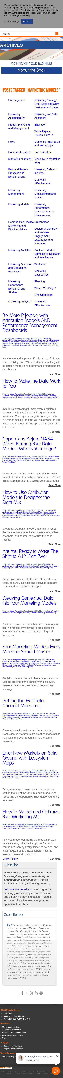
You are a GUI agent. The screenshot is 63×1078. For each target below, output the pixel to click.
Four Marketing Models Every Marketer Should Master (31, 649)
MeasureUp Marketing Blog (49, 397)
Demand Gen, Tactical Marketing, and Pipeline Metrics (21, 226)
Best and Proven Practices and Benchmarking (18, 173)
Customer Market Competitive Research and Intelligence (47, 254)
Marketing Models (18, 204)
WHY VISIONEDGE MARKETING (17, 1019)
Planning (39, 281)
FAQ (4, 1038)
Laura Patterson (16, 338)
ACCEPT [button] (27, 21)
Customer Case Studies (11, 1030)
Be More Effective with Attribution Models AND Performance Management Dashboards (29, 323)
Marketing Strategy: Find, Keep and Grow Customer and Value (46, 104)
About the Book (31, 70)
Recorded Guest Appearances (14, 1033)
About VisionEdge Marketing (15, 1016)
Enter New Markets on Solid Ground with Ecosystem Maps (30, 758)
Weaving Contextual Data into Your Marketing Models (29, 601)
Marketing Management (29, 342)
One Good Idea (43, 294)
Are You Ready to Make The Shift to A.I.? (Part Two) (30, 554)
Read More (54, 374)
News (11, 141)
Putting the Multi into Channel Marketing (23, 703)
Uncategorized (16, 100)
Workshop (40, 264)
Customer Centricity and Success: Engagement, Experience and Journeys (46, 236)
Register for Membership (13, 1049)
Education (40, 124)
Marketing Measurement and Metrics (45, 194)
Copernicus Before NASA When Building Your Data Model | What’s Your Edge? (29, 444)
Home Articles (42, 152)
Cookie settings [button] (11, 21)
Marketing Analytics (19, 250)
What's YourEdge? (45, 288)
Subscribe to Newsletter (13, 1046)
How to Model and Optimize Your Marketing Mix (30, 814)
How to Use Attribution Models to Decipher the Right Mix (26, 497)
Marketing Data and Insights (20, 396)
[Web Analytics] (6, 1068)
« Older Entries (10, 859)
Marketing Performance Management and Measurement (22, 345)
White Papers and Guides (12, 1035)
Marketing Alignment (20, 158)
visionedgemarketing (17, 660)
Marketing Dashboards (51, 340)
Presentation (41, 222)
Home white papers (19, 152)
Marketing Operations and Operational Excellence (21, 268)
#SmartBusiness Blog (10, 1027)
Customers (8, 1013)
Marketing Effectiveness (11, 342)
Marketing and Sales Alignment (21, 663)
